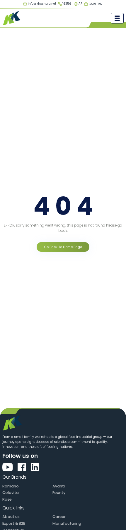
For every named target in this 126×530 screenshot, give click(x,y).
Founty (58, 492)
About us (11, 516)
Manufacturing (66, 523)
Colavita (10, 492)
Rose (7, 499)
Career (59, 516)
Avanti (58, 486)
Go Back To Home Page (63, 246)
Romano (10, 486)
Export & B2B (13, 523)
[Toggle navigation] (117, 18)
